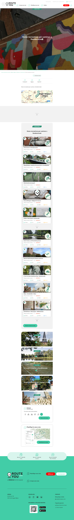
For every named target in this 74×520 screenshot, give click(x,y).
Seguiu (32, 81)
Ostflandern (18, 72)
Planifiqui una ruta (35, 473)
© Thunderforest (41, 102)
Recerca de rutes (44, 418)
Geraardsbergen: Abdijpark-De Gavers (32, 200)
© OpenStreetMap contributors (48, 102)
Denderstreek (23, 72)
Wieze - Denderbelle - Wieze (30, 293)
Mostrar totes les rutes (30, 325)
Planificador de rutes (43, 442)
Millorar (66, 5)
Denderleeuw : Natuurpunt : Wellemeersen (33, 311)
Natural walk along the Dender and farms (33, 258)
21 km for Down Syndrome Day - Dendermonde (34, 276)
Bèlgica (12, 72)
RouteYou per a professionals (58, 1)
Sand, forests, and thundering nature (32, 240)
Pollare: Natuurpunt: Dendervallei (31, 218)
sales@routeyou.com (60, 499)
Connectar (61, 474)
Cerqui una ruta (34, 481)
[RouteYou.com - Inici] (11, 4)
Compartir (25, 81)
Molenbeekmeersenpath (29, 183)
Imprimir (39, 81)
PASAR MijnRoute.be (5, 69)
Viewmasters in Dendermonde (31, 147)
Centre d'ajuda (59, 507)
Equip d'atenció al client (61, 505)
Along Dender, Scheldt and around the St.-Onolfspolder (36, 165)
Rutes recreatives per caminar (5, 72)
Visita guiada (48, 1)
